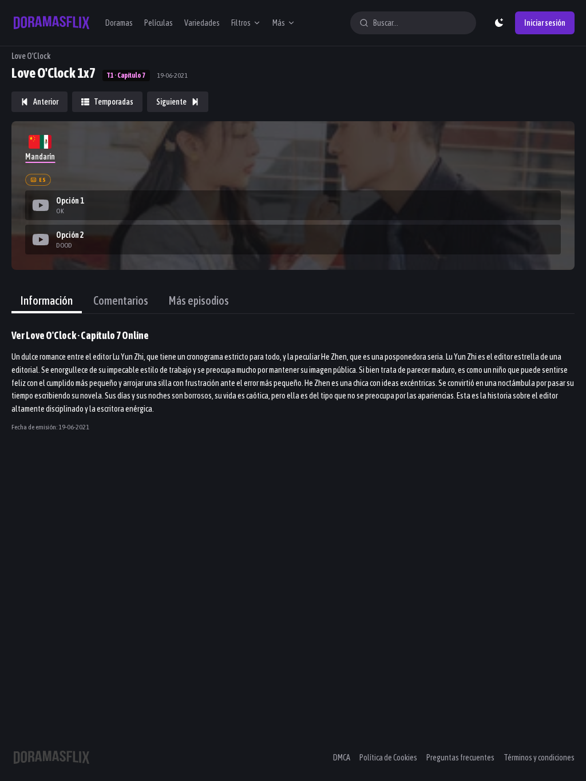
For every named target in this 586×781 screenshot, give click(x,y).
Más (278, 22)
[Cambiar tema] (499, 23)
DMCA (341, 757)
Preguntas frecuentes (460, 757)
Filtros (241, 22)
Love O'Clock (30, 56)
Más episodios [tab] (199, 300)
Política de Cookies (388, 757)
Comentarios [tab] (120, 300)
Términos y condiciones (539, 757)
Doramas (119, 22)
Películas (158, 22)
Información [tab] (47, 300)
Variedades (202, 22)
